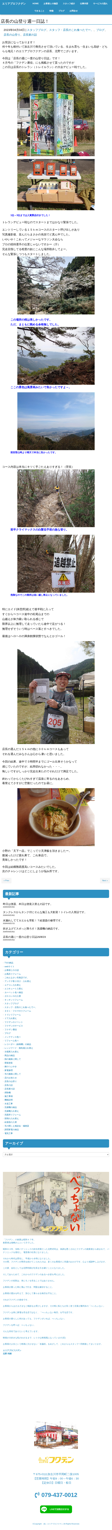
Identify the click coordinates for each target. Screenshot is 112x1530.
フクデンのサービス (14, 1026)
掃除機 (8, 1093)
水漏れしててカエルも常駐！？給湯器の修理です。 (33, 920)
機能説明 (9, 1100)
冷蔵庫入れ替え (12, 1052)
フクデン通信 (11, 1029)
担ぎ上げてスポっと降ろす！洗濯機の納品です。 (32, 928)
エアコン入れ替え (13, 985)
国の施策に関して (13, 1059)
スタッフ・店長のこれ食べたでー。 (71, 29)
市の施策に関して (13, 1074)
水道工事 (9, 1104)
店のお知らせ (11, 1078)
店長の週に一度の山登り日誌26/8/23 (24, 936)
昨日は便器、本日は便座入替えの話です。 (28, 904)
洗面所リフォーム (13, 1115)
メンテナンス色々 (13, 1037)
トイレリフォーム (13, 1015)
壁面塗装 (9, 1063)
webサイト (9, 966)
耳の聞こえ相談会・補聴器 (17, 1126)
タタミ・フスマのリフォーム (18, 1011)
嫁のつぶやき (11, 1066)
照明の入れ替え (12, 1118)
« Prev (6, 880)
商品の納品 (10, 1055)
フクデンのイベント (14, 1022)
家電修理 (9, 1070)
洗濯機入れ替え (12, 1111)
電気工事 (9, 1133)
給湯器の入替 (11, 1122)
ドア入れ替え (11, 1018)
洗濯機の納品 (11, 1107)
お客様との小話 (12, 970)
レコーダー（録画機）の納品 (18, 1044)
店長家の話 (30, 34)
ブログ (100, 29)
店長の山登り (12, 34)
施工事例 (9, 1096)
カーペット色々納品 (14, 992)
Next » (105, 880)
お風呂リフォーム (13, 974)
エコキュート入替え (14, 989)
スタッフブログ (36, 29)
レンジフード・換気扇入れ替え (19, 1048)
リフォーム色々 (12, 1041)
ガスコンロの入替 (13, 996)
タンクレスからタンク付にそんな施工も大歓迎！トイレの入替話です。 (45, 912)
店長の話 (9, 1085)
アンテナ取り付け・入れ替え (18, 981)
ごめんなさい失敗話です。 (17, 978)
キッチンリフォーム (14, 1000)
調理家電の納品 (12, 1130)
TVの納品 (9, 963)
